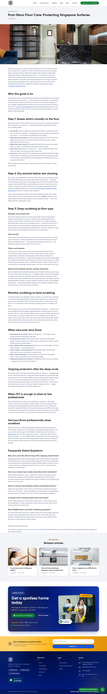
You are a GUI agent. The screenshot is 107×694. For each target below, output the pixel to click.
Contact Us (41, 672)
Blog (61, 3)
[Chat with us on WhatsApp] (102, 689)
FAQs (67, 3)
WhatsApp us (12, 434)
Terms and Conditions (65, 666)
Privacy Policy (62, 662)
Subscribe (72, 646)
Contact (74, 3)
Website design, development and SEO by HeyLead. (85, 691)
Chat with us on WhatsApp (89, 3)
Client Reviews (42, 669)
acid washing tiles (27, 107)
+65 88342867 (86, 670)
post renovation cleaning (35, 529)
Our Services (44, 3)
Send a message (43, 615)
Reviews (54, 3)
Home (35, 3)
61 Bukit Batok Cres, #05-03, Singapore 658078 (90, 663)
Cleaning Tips (12, 11)
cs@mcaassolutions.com (89, 667)
